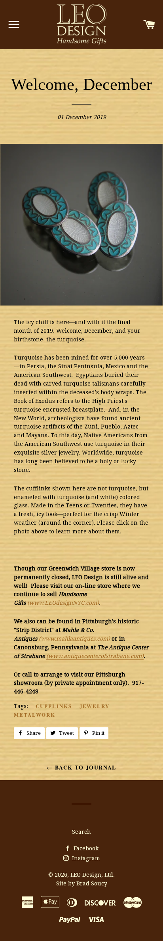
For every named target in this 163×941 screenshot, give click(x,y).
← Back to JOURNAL (81, 767)
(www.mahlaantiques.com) (74, 638)
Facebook (85, 848)
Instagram (85, 858)
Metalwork (34, 714)
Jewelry (95, 706)
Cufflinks (54, 706)
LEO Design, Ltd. (92, 875)
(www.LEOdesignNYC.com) (63, 603)
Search (81, 832)
